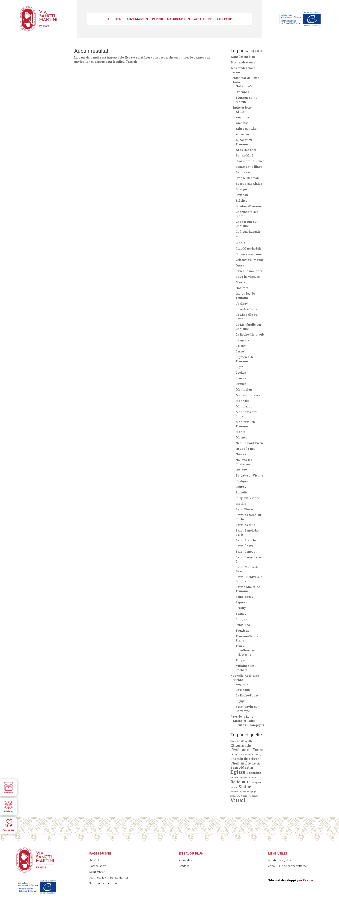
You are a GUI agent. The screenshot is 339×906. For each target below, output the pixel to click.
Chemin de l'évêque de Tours (246, 747)
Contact (224, 19)
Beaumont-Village (249, 166)
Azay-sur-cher (246, 150)
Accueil (114, 19)
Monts (240, 432)
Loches (241, 372)
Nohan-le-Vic (245, 86)
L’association (178, 19)
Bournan (242, 195)
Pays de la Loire (241, 716)
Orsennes (242, 92)
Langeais (242, 340)
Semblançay (245, 596)
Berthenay (243, 172)
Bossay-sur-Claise (249, 183)
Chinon (241, 237)
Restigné (242, 481)
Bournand (243, 690)
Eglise (238, 772)
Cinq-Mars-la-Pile (248, 248)
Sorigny (241, 619)
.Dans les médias (242, 57)
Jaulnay (242, 303)
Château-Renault (248, 231)
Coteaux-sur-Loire (249, 254)
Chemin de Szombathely (245, 754)
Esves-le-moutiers (249, 271)
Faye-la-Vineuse (248, 276)
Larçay (241, 346)
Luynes (241, 384)
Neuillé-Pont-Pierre (250, 443)
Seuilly (241, 608)
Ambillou (242, 117)
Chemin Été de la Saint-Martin (245, 765)
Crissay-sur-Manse (249, 260)
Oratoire (252, 777)
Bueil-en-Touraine (249, 206)
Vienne (238, 680)
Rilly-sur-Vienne (248, 498)
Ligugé (240, 701)
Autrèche (242, 134)
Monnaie (242, 401)
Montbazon (244, 406)
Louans (241, 378)
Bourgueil (243, 189)
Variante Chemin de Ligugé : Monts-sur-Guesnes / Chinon (244, 793)
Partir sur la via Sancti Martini (108, 877)
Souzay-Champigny (250, 725)
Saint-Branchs (246, 540)
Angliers (242, 684)
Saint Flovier (245, 509)
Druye (240, 265)
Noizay (241, 454)
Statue (245, 787)
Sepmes (241, 602)
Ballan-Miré (244, 155)
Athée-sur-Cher (247, 128)
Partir (157, 19)
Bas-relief (235, 741)
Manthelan (244, 389)
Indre (237, 82)
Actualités (203, 19)
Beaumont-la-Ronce (250, 161)
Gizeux (241, 282)
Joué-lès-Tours (246, 309)
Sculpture (256, 782)
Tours (240, 646)
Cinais (240, 243)
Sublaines (243, 625)
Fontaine (254, 773)
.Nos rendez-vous (242, 62)
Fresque (234, 777)
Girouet (243, 777)
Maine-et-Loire (244, 721)
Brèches (241, 200)
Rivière (241, 503)
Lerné (240, 351)
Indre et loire (242, 107)
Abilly (240, 111)
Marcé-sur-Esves (248, 395)
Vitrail (237, 800)
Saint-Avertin (246, 525)
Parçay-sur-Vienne (249, 475)
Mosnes (241, 437)
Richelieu (242, 492)
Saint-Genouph (246, 551)
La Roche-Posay (247, 695)
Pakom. (308, 880)
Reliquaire (240, 781)
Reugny (241, 487)
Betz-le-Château (247, 178)
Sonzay (241, 613)
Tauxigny (242, 630)
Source (233, 787)
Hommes (242, 288)
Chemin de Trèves (244, 759)
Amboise (242, 123)
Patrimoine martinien (103, 883)
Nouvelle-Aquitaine (244, 675)
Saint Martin (136, 19)
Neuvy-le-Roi (245, 448)
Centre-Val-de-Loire (244, 78)
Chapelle (246, 741)
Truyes (241, 660)
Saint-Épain (244, 546)
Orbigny (241, 470)
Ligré (239, 367)
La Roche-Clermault (250, 334)
